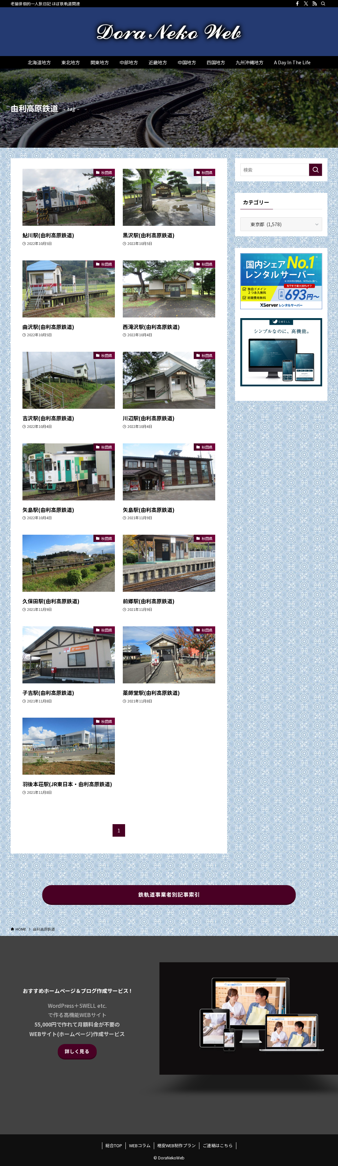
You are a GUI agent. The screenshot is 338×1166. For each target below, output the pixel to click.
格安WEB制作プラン (176, 1145)
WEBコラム (140, 1145)
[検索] (323, 3)
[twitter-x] (306, 3)
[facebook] (297, 3)
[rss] (314, 3)
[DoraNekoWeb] (169, 31)
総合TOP (113, 1145)
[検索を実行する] (315, 170)
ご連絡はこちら (218, 1145)
